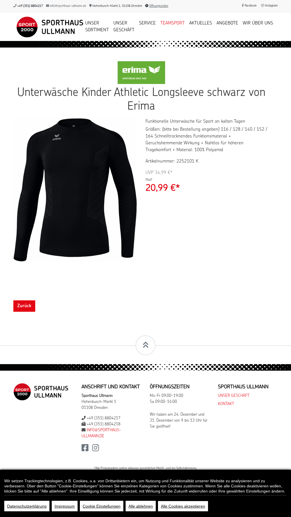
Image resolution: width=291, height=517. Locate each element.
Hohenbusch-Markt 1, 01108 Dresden (117, 6)
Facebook (250, 5)
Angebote (227, 23)
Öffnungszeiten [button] (158, 6)
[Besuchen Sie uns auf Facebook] (85, 450)
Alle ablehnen (140, 506)
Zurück (24, 306)
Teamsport (172, 23)
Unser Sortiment (97, 26)
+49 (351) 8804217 (30, 6)
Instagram (271, 5)
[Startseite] (47, 27)
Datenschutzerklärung (27, 506)
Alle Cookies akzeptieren (183, 506)
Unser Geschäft (123, 26)
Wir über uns (258, 23)
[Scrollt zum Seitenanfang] (145, 345)
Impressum (65, 506)
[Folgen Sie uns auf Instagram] (95, 450)
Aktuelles (200, 23)
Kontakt (226, 404)
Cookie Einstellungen (101, 506)
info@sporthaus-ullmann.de (68, 6)
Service (147, 23)
